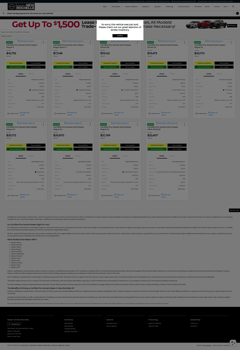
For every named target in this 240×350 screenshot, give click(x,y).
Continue (120, 35)
